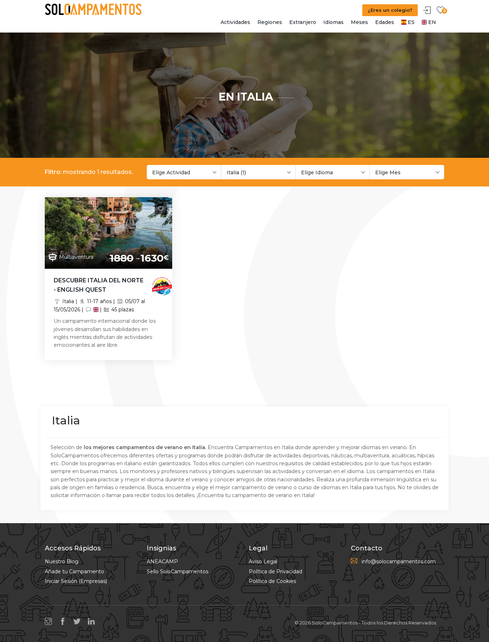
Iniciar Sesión (427, 10)
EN (431, 22)
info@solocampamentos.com (399, 561)
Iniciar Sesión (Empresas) (76, 581)
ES (410, 22)
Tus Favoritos (440, 10)
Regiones (269, 22)
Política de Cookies (272, 581)
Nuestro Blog (61, 561)
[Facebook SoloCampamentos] (64, 622)
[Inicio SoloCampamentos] (93, 9)
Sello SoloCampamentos (177, 571)
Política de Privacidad (275, 571)
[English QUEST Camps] (162, 285)
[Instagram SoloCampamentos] (50, 622)
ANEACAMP (162, 561)
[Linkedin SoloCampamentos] (93, 622)
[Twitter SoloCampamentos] (78, 622)
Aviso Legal (263, 561)
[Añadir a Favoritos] (161, 208)
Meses (359, 22)
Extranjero (302, 22)
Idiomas (333, 22)
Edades (384, 22)
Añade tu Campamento (74, 571)
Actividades (235, 22)
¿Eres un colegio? (390, 10)
